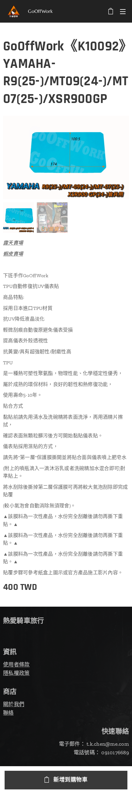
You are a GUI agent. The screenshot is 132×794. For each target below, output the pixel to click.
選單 (123, 11)
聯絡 (8, 713)
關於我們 (13, 704)
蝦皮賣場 (13, 254)
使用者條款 (16, 664)
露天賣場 (13, 243)
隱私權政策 (16, 673)
